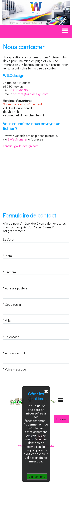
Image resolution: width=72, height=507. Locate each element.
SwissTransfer (17, 139)
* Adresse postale (15, 288)
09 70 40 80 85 (21, 90)
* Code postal (12, 304)
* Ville (7, 320)
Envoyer (61, 419)
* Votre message (14, 369)
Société (8, 239)
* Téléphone (11, 337)
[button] (35, 31)
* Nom (7, 256)
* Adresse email (14, 353)
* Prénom (9, 272)
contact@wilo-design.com (30, 94)
